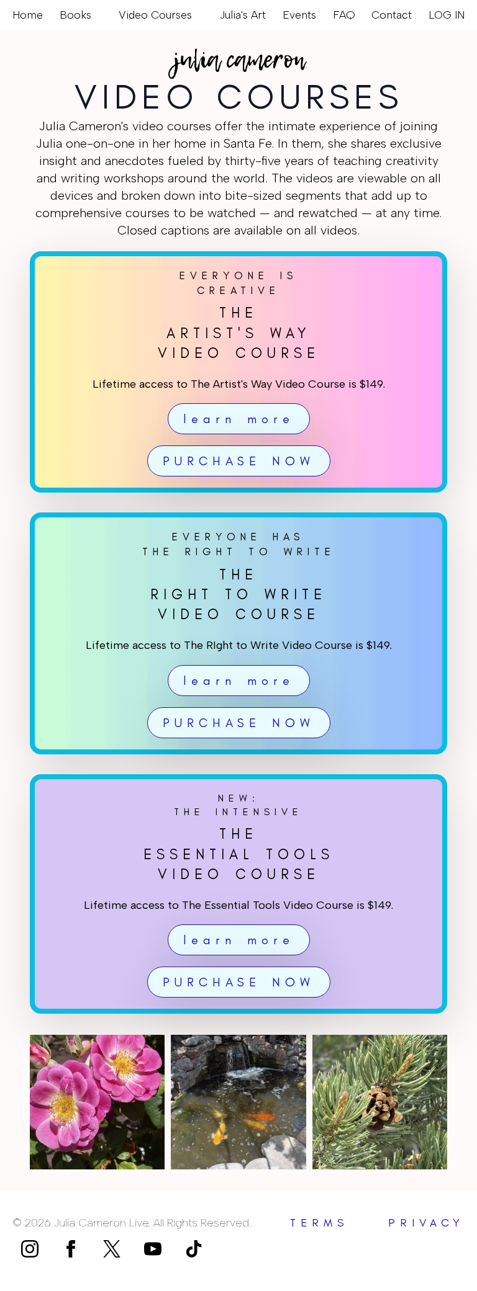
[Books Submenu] (96, 15)
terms (319, 1223)
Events (299, 14)
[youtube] (152, 1248)
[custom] (111, 1248)
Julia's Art (243, 14)
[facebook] (70, 1248)
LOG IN (447, 14)
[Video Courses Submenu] (197, 15)
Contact (391, 14)
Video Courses (155, 14)
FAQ (344, 14)
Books (75, 14)
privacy (426, 1223)
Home (27, 14)
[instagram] (29, 1248)
